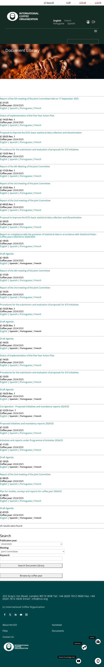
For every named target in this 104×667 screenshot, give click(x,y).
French (37, 108)
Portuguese (58, 23)
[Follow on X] (10, 614)
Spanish (71, 23)
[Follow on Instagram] (26, 614)
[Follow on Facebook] (5, 614)
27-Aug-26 (41, 2)
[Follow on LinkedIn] (15, 614)
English (3, 108)
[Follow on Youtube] (21, 614)
